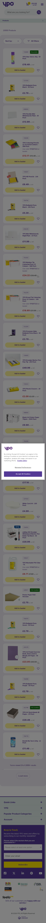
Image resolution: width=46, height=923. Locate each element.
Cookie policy (22, 461)
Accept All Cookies (23, 474)
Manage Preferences (23, 467)
